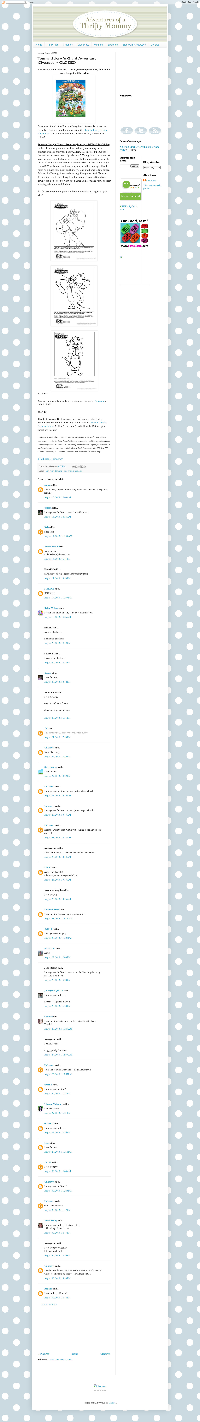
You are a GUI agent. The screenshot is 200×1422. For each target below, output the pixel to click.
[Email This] (73, 466)
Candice (48, 1016)
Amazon (99, 401)
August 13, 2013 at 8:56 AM (57, 516)
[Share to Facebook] (81, 466)
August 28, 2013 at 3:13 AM (57, 795)
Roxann (48, 1288)
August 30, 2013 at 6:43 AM (57, 1171)
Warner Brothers (75, 470)
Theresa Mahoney (53, 1104)
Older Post (105, 1353)
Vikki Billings (51, 1220)
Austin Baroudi (52, 546)
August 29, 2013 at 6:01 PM (57, 1112)
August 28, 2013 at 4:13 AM (57, 856)
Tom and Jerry (61, 470)
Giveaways (83, 44)
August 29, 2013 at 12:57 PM (58, 1074)
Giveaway (50, 470)
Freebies (68, 44)
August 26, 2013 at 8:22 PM (57, 662)
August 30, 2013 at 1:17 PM (57, 1209)
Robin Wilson (51, 608)
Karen (47, 673)
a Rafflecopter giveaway (50, 458)
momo (47, 485)
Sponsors (113, 44)
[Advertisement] (74, 1329)
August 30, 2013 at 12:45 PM (58, 1190)
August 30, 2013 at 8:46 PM (57, 1297)
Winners (98, 44)
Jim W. (47, 1162)
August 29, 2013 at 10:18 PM (58, 1151)
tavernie (48, 1084)
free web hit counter (100, 1390)
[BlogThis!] (76, 466)
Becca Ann (49, 948)
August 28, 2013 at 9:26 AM (57, 899)
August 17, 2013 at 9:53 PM (57, 578)
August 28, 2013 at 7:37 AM (57, 879)
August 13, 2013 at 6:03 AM (57, 497)
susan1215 (49, 1123)
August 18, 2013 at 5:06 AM (57, 616)
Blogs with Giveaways (134, 44)
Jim (46, 728)
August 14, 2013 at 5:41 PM (57, 558)
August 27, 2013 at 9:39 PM (57, 775)
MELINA (49, 588)
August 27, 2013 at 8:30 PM (57, 756)
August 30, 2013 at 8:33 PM (57, 1278)
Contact (155, 44)
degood (48, 507)
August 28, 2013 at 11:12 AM (58, 918)
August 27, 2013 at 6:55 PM (57, 717)
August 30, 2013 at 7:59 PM (57, 1255)
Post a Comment (49, 1304)
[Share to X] (79, 466)
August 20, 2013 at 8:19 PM (57, 642)
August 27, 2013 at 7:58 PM (57, 737)
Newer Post (44, 1353)
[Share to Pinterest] (84, 466)
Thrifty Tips (52, 44)
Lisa (46, 1143)
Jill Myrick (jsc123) (53, 990)
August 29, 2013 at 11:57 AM (58, 1054)
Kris (46, 527)
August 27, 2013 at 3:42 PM (57, 681)
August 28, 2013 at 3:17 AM (57, 837)
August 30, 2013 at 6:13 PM (57, 1232)
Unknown (49, 747)
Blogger (112, 1402)
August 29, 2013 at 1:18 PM (57, 1093)
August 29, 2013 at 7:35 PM (57, 1132)
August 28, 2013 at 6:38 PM (57, 1005)
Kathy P (48, 928)
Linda (47, 867)
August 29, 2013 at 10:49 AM (58, 1028)
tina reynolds (50, 767)
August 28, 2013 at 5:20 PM (57, 979)
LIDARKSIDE (51, 909)
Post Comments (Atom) (61, 1359)
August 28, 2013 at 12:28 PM (58, 937)
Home (39, 44)
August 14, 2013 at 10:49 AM (58, 536)
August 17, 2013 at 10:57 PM (58, 597)
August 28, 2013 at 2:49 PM (57, 957)
